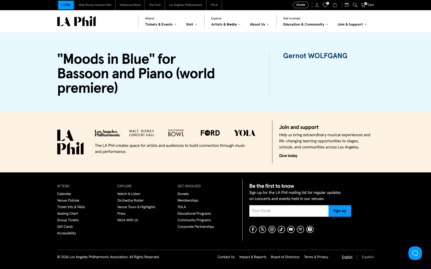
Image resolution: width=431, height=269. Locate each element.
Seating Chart (67, 214)
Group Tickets (68, 220)
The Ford (154, 5)
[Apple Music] (310, 229)
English (347, 257)
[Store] (335, 4)
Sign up (339, 211)
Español (368, 257)
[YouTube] (291, 229)
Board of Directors (285, 257)
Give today (288, 156)
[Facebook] (253, 229)
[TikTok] (281, 229)
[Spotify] (300, 229)
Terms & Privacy (316, 257)
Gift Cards (65, 227)
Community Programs (194, 220)
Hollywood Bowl (129, 5)
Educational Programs (194, 214)
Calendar (64, 194)
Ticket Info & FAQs (71, 207)
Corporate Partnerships (196, 227)
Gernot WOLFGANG (315, 56)
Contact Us (226, 257)
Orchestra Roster (130, 200)
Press (121, 214)
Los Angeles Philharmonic (185, 5)
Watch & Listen (128, 194)
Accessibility (66, 233)
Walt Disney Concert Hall (95, 5)
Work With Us (127, 220)
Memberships (188, 200)
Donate (300, 5)
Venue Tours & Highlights (136, 207)
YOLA (213, 5)
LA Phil (66, 5)
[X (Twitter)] (262, 229)
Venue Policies (68, 200)
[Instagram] (272, 229)
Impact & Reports (253, 257)
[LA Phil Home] (76, 21)
